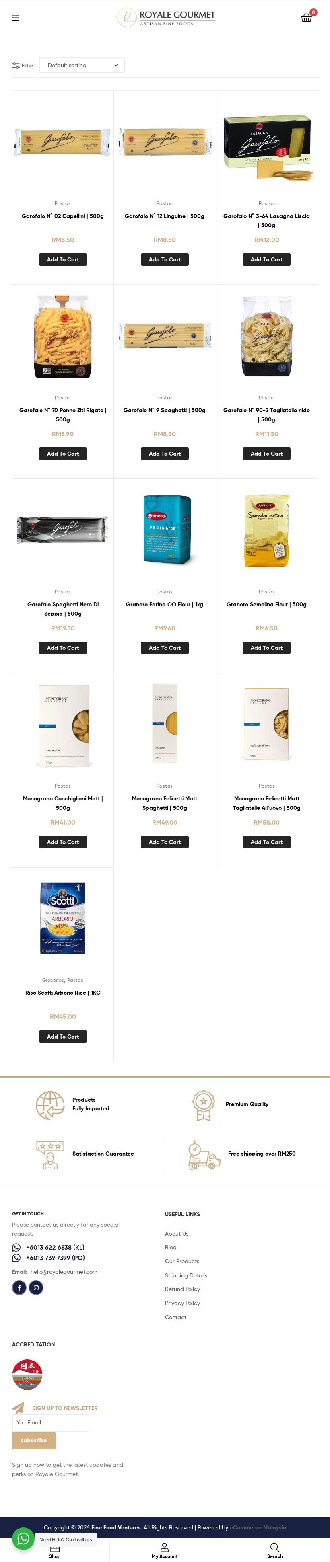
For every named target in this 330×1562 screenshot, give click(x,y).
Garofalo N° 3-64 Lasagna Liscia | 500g (266, 220)
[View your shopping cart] (306, 17)
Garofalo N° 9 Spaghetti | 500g (165, 410)
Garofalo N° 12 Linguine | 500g (164, 216)
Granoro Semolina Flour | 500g (267, 604)
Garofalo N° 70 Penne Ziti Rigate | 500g (63, 414)
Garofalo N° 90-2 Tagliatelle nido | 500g (266, 414)
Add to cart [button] (63, 259)
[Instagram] (36, 1287)
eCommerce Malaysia (258, 1527)
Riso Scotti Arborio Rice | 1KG (63, 992)
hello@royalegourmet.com (64, 1271)
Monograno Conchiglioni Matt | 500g (63, 803)
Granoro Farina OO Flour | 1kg (164, 604)
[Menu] (20, 16)
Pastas (63, 203)
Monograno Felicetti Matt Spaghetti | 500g (164, 803)
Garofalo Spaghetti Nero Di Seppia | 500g (63, 609)
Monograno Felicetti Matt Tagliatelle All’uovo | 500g (267, 803)
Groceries (53, 980)
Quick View (63, 147)
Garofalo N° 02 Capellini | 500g (63, 216)
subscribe (34, 1440)
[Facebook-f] (19, 1287)
